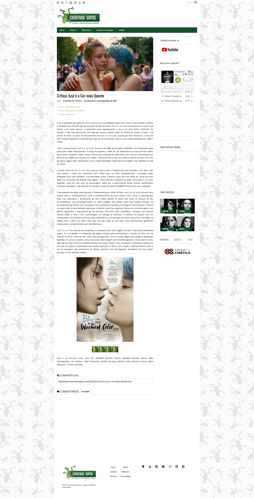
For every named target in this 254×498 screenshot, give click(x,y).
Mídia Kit (125, 472)
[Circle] (84, 2)
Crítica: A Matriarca (67, 114)
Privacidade (126, 476)
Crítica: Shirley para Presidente (72, 110)
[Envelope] (71, 2)
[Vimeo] (75, 2)
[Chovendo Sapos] (79, 24)
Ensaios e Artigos (104, 30)
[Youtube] (79, 2)
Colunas (113, 472)
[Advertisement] (149, 16)
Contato (113, 476)
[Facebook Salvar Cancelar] (183, 466)
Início (62, 30)
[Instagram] (66, 2)
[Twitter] (62, 2)
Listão (121, 30)
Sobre (72, 30)
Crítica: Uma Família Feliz (69, 107)
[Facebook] (58, 2)
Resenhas (86, 30)
